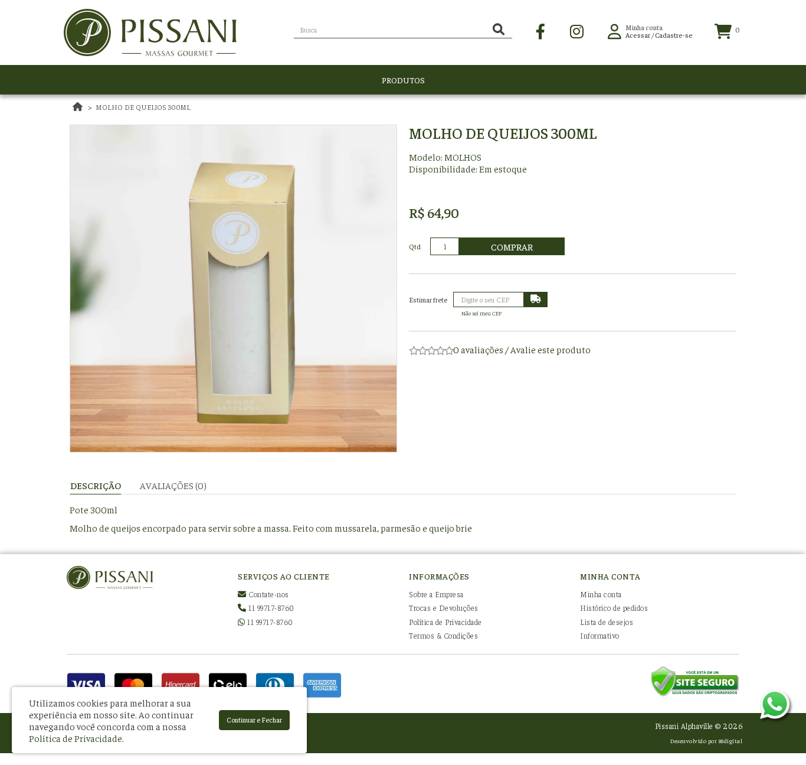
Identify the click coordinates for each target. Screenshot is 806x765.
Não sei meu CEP (481, 313)
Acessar (637, 35)
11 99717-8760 (270, 608)
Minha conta (601, 594)
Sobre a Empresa (436, 594)
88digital (731, 740)
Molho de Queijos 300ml (143, 107)
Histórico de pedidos (614, 608)
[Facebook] (540, 30)
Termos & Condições (443, 635)
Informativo (600, 635)
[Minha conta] (614, 30)
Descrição (95, 485)
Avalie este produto (550, 349)
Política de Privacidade (445, 622)
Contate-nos (268, 594)
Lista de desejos (606, 622)
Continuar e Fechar (254, 719)
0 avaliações (478, 349)
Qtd (415, 246)
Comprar (512, 246)
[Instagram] (577, 30)
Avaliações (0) (173, 485)
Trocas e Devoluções (444, 608)
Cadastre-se (674, 35)
